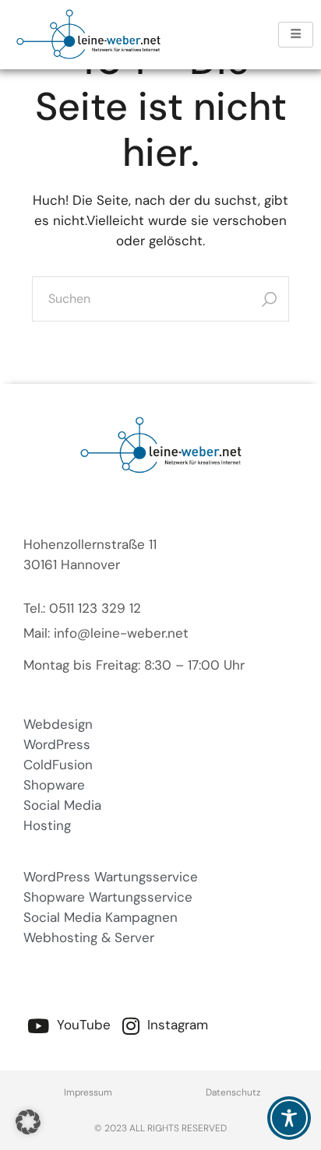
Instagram (175, 1024)
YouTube (82, 1024)
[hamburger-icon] (295, 34)
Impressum (88, 1092)
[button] (28, 1122)
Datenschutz (233, 1092)
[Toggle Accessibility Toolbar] (289, 1118)
